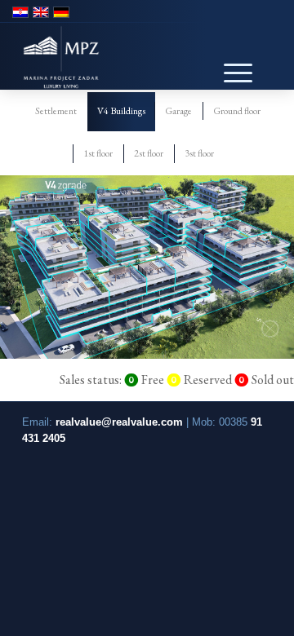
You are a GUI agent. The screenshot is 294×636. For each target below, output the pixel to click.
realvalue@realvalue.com (119, 422)
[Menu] (229, 60)
